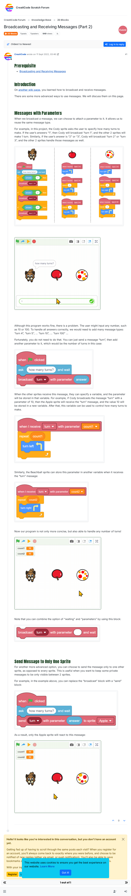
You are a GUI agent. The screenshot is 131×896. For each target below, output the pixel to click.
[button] (4, 891)
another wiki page (29, 89)
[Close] (123, 839)
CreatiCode (20, 54)
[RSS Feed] (57, 33)
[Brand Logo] (9, 7)
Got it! (65, 872)
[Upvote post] (113, 820)
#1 (126, 54)
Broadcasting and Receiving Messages (42, 71)
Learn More (47, 866)
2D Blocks (12, 33)
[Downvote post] (124, 820)
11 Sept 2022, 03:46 (46, 54)
